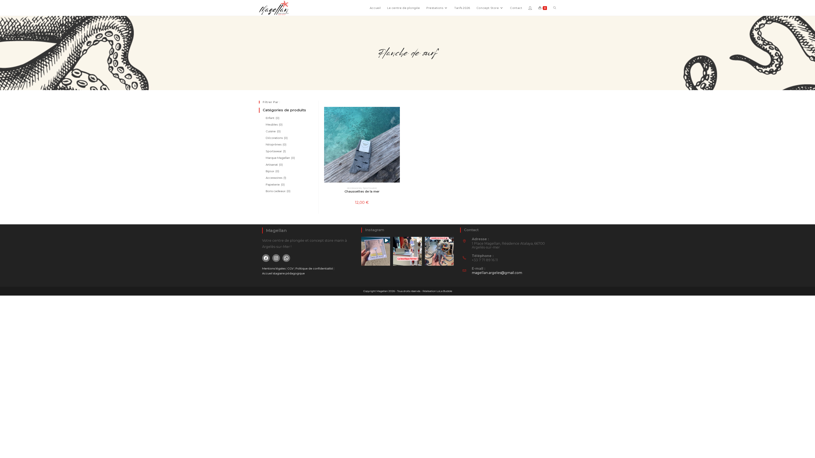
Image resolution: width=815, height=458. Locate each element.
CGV (290, 268)
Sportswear (370, 188)
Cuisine (273, 131)
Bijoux (272, 171)
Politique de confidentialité (314, 268)
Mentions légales (273, 268)
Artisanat (274, 164)
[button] (375, 251)
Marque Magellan (280, 157)
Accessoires (354, 188)
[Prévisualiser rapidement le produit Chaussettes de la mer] (397, 114)
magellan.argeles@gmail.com (497, 273)
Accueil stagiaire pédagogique (283, 273)
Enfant (272, 118)
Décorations (277, 138)
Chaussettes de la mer (361, 191)
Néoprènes (276, 144)
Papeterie (275, 184)
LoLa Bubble (444, 291)
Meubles (274, 124)
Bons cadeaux (278, 191)
